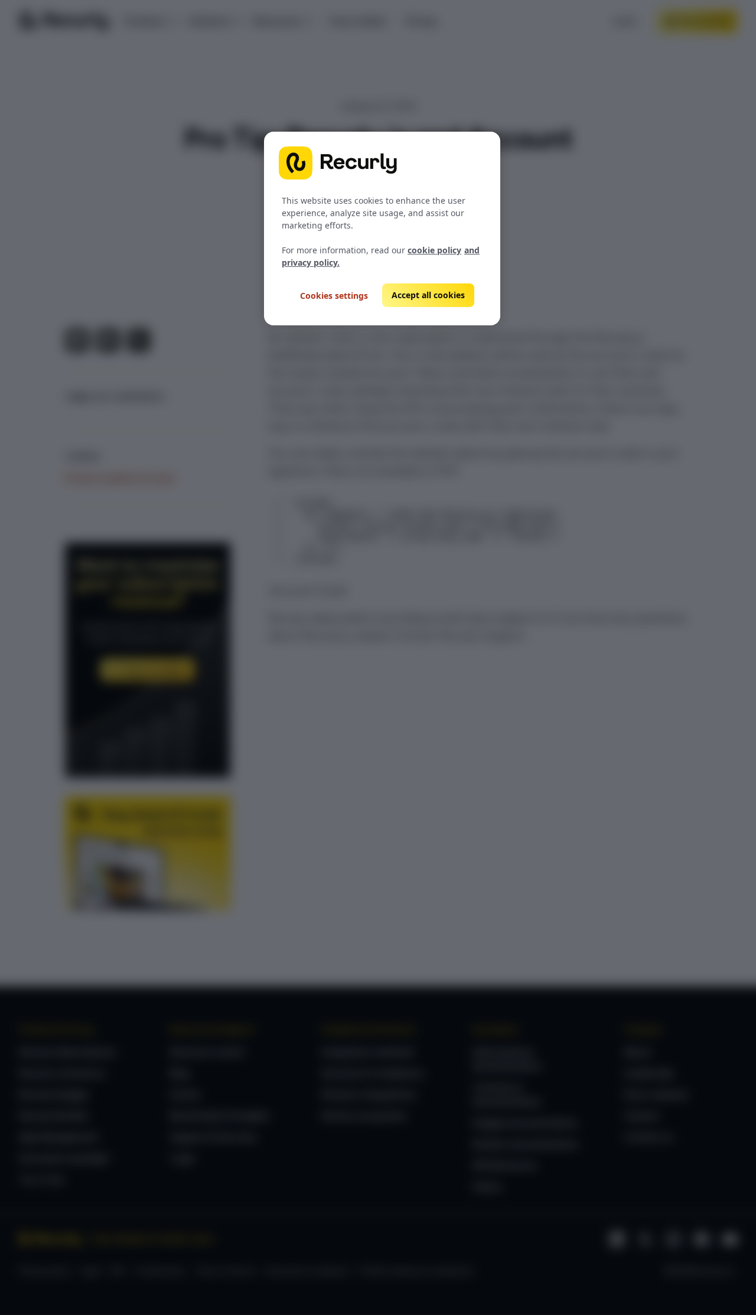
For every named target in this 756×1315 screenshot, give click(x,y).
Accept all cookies (428, 295)
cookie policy (434, 250)
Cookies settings (334, 295)
